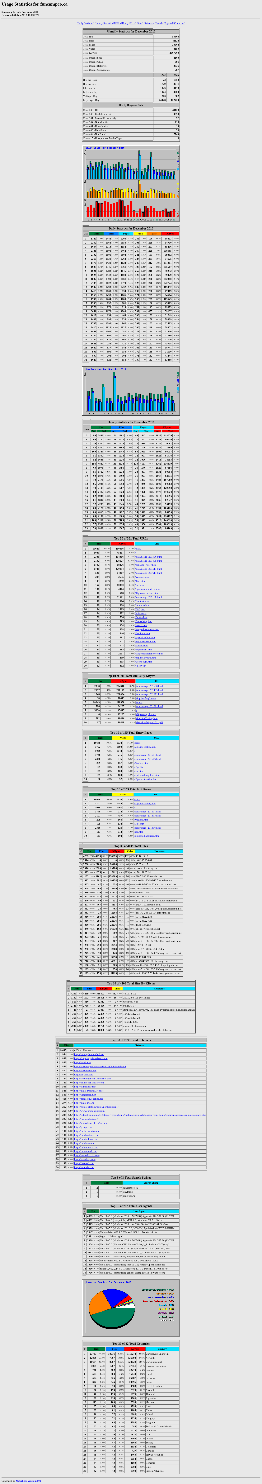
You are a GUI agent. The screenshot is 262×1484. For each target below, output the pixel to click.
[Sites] (140, 23)
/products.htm (142, 605)
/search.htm (141, 625)
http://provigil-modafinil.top (89, 1054)
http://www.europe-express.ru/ (89, 1110)
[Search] (159, 23)
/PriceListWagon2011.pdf (149, 722)
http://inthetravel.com (85, 1151)
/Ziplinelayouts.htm (145, 657)
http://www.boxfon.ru (85, 1070)
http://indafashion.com (86, 1139)
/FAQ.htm (140, 609)
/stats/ (138, 548)
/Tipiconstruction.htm (146, 593)
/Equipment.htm (143, 649)
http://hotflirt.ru (82, 1062)
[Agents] (168, 23)
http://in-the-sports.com (86, 1131)
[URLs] (118, 23)
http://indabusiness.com (86, 1135)
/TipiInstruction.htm (145, 641)
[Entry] (125, 23)
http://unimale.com (84, 1167)
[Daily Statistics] (85, 23)
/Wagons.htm (142, 576)
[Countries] (179, 23)
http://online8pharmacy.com (89, 1082)
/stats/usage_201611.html (148, 572)
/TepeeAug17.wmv (146, 714)
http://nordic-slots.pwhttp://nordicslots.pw (96, 1106)
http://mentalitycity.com (87, 1155)
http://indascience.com (86, 1147)
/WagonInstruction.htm (147, 629)
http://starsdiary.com (85, 1159)
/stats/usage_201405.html (148, 560)
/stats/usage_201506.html (148, 556)
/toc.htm (139, 585)
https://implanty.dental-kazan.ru (91, 1058)
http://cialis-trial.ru (84, 1102)
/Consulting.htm (143, 621)
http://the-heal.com (84, 1163)
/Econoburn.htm (143, 661)
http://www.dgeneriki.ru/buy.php (91, 1123)
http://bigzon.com (83, 1074)
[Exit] (133, 23)
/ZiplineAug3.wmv (146, 698)
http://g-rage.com (83, 1127)
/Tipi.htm (140, 580)
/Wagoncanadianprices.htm (149, 653)
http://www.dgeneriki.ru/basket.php (92, 1078)
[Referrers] (149, 23)
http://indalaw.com (84, 1143)
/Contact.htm (142, 601)
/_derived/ (140, 665)
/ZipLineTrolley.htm (145, 564)
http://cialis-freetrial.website (89, 1090)
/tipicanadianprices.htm (147, 589)
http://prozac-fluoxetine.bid (88, 1098)
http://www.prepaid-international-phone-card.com (100, 1066)
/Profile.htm (141, 617)
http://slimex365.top (85, 1086)
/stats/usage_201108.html (148, 597)
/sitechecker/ (141, 645)
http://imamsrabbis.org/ (86, 1118)
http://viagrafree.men (85, 1094)
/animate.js (140, 613)
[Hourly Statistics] (104, 23)
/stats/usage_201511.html (148, 568)
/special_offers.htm (145, 637)
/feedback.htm (142, 633)
